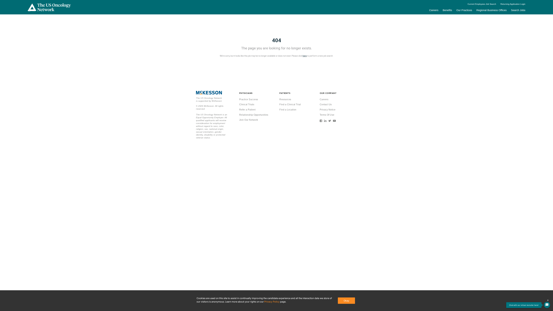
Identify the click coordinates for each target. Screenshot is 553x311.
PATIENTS (284, 93)
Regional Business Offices (491, 10)
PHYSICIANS (246, 93)
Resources (285, 99)
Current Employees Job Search (482, 4)
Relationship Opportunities (253, 115)
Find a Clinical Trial (290, 104)
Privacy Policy (272, 301)
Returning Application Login (512, 4)
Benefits (447, 10)
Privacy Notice (328, 109)
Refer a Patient (247, 109)
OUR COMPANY (328, 93)
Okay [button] (346, 300)
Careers (433, 10)
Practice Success (248, 99)
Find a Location (287, 109)
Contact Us (326, 104)
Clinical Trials (246, 104)
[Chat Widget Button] (547, 305)
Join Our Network (248, 120)
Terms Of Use (327, 115)
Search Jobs (518, 10)
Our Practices (464, 10)
